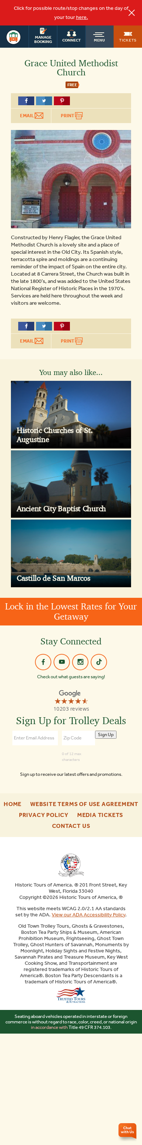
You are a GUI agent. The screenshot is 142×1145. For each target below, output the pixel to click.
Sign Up (106, 734)
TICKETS (128, 40)
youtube (62, 662)
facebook (43, 662)
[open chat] (128, 1132)
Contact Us (71, 826)
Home (12, 804)
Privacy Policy (43, 815)
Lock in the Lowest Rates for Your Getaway (71, 611)
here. (82, 17)
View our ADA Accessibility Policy (88, 915)
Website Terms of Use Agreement (84, 804)
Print (68, 115)
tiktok (99, 662)
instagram (80, 662)
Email (27, 115)
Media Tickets (100, 815)
